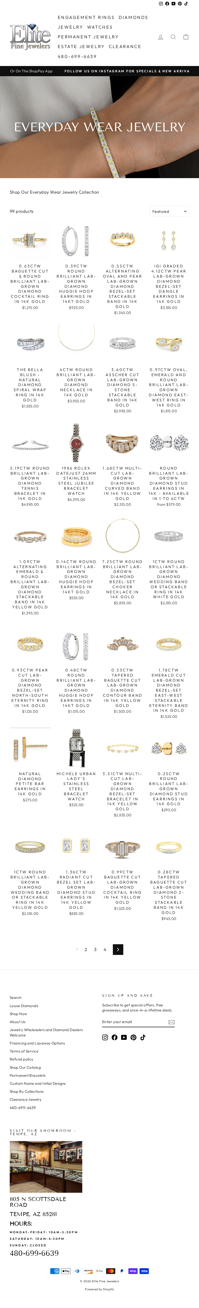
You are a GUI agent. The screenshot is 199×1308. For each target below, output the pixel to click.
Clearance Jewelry (26, 1099)
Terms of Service (24, 1051)
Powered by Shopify (99, 1289)
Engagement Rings (86, 17)
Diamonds (134, 17)
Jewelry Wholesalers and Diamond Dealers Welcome (46, 1032)
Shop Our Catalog (25, 1067)
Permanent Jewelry (88, 37)
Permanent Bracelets (28, 1075)
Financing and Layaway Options (37, 1043)
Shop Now (18, 1013)
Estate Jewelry (81, 46)
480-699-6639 (77, 56)
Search (16, 997)
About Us (17, 1021)
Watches (100, 27)
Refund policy (21, 1059)
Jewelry (70, 27)
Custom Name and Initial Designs (38, 1083)
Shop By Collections (27, 1091)
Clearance (125, 46)
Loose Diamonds (24, 1005)
